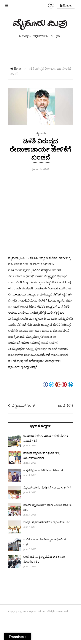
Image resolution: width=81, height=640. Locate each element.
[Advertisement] (40, 214)
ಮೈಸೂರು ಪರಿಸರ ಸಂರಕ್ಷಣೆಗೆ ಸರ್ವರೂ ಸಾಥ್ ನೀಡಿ (47, 487)
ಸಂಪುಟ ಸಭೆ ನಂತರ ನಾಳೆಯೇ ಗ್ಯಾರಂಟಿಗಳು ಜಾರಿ (46, 522)
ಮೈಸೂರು (41, 133)
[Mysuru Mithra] (40, 25)
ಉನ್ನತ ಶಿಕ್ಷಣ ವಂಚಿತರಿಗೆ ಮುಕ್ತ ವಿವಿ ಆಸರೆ (43, 470)
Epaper (67, 5)
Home (18, 68)
